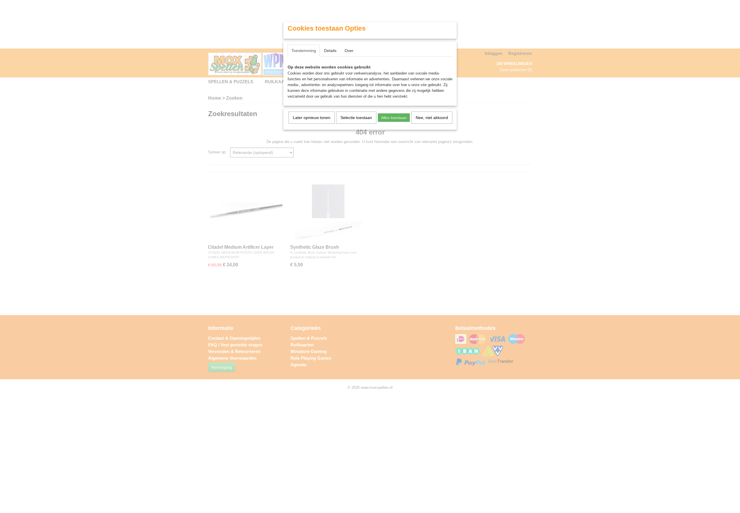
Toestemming (303, 50)
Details (330, 50)
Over (349, 50)
